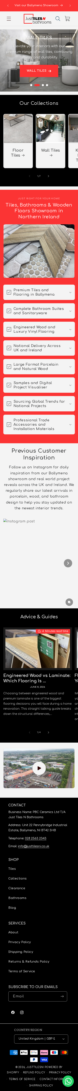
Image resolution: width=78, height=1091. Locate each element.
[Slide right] (48, 176)
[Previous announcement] (7, 5)
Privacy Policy (19, 942)
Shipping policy (41, 1085)
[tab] (31, 85)
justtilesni (35, 1067)
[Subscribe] (62, 996)
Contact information (56, 1079)
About (13, 932)
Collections (17, 878)
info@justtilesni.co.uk (33, 846)
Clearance (16, 888)
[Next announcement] (70, 5)
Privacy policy (60, 1072)
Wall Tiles (37, 70)
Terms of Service (21, 971)
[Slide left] (29, 176)
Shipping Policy (20, 951)
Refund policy (34, 1072)
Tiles (12, 868)
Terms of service (22, 1079)
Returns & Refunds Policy (29, 961)
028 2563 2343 (35, 838)
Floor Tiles (17, 153)
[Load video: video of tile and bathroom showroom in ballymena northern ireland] (39, 768)
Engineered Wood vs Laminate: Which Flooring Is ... (37, 678)
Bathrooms (17, 898)
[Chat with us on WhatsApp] (68, 1081)
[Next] (68, 563)
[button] (9, 18)
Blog (12, 907)
